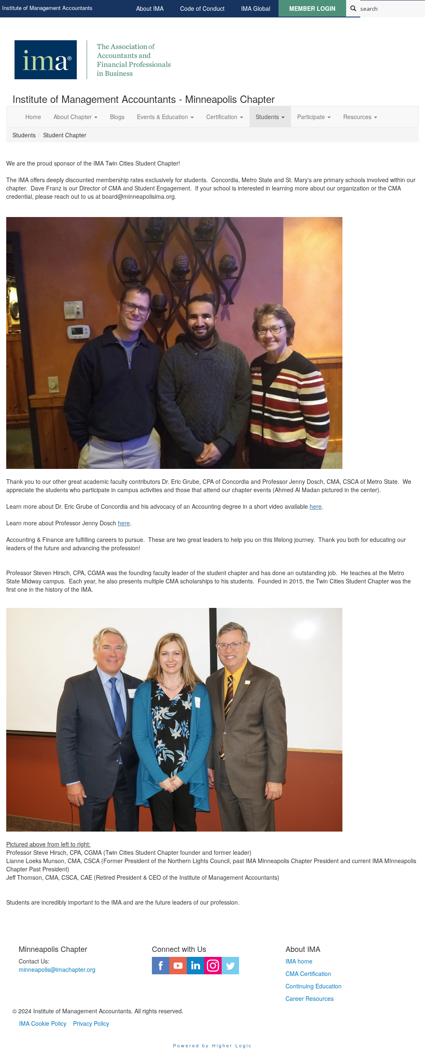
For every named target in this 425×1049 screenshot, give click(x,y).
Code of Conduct (202, 8)
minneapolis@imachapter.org (57, 969)
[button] (75, 116)
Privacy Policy (91, 1023)
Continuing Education (314, 986)
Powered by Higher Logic (212, 1045)
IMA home (299, 961)
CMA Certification (308, 973)
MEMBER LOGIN (312, 8)
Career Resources (310, 998)
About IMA (150, 8)
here (316, 506)
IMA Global (255, 8)
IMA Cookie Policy (42, 1023)
